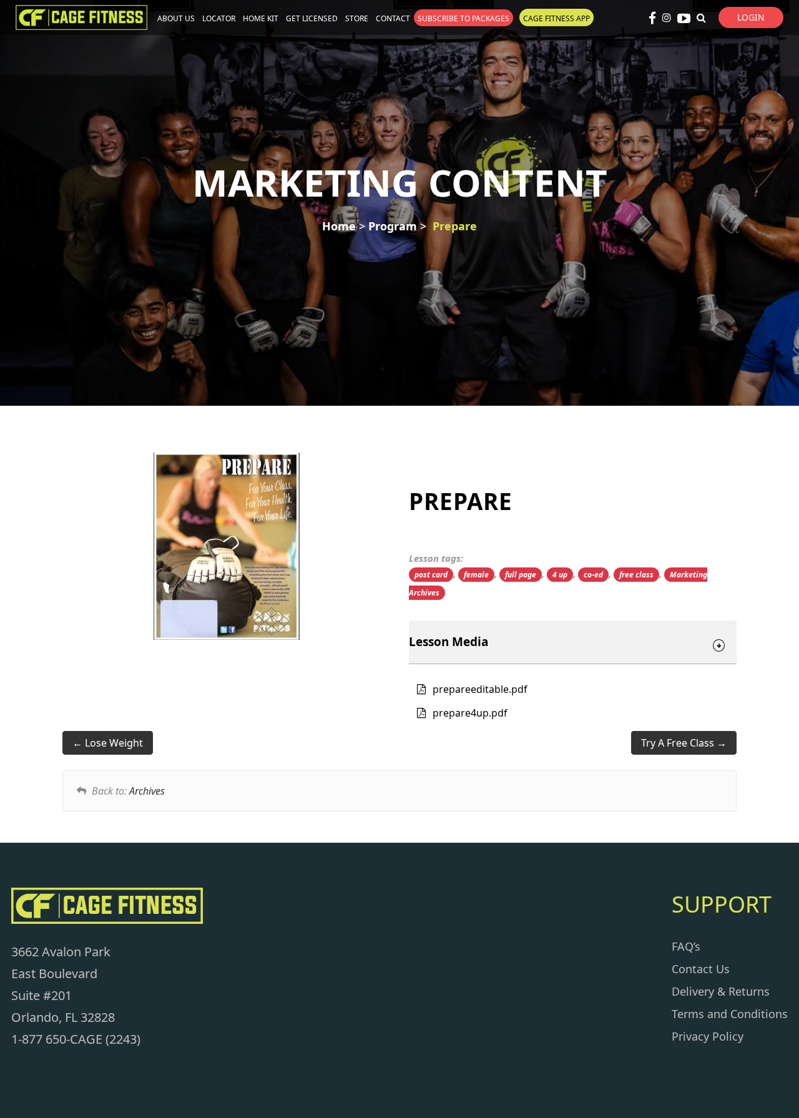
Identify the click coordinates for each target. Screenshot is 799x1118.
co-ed (593, 574)
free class (636, 574)
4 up (559, 574)
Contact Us (701, 968)
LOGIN (751, 17)
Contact (393, 18)
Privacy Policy (707, 1036)
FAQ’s (686, 946)
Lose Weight (112, 743)
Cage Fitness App (556, 18)
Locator (218, 18)
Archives (147, 791)
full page (520, 574)
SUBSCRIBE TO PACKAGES (463, 18)
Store (356, 18)
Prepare (455, 225)
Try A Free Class (679, 743)
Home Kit (260, 18)
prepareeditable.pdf (480, 689)
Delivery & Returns (721, 991)
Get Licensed (312, 18)
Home (339, 225)
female (476, 574)
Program (392, 225)
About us (176, 18)
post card (431, 574)
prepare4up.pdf (470, 713)
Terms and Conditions (730, 1013)
